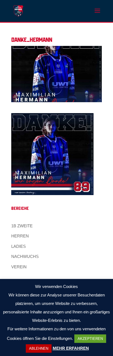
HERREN (20, 236)
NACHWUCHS (25, 256)
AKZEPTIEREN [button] (90, 339)
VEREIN (19, 266)
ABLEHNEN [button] (38, 348)
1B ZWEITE (22, 225)
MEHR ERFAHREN (71, 348)
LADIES (18, 246)
